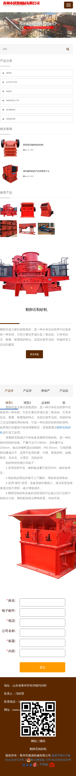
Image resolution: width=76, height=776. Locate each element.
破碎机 (9, 73)
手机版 (44, 764)
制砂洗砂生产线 (12, 100)
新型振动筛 (10, 119)
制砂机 (9, 91)
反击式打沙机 (11, 82)
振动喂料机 (10, 110)
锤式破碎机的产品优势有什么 (36, 171)
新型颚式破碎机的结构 (33, 145)
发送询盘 (34, 354)
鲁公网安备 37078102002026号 (51, 759)
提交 (42, 667)
